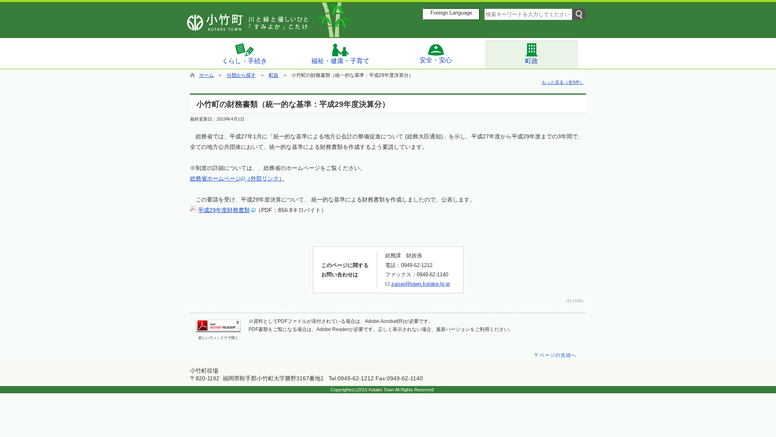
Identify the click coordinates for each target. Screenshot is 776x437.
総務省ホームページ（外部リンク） (237, 178)
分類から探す (241, 75)
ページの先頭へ (558, 355)
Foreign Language (451, 13)
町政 (531, 60)
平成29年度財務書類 (224, 210)
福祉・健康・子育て (340, 60)
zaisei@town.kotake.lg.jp (420, 284)
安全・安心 (436, 60)
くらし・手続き (244, 60)
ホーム (206, 75)
